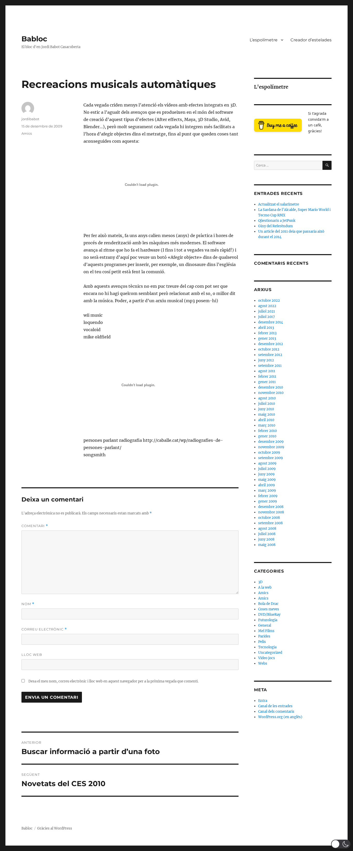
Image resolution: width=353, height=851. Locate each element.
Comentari (34, 526)
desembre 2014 (270, 322)
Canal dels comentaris (276, 711)
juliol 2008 (266, 534)
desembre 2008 (270, 507)
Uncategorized (270, 652)
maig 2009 (267, 479)
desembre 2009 (271, 441)
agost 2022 (267, 306)
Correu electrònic (44, 629)
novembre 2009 (271, 447)
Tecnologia (267, 647)
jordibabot (30, 119)
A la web (265, 587)
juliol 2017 (266, 317)
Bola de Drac (268, 604)
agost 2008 (267, 528)
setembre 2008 (270, 523)
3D (260, 582)
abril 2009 (266, 485)
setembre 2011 (270, 365)
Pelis (262, 642)
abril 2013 (266, 327)
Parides (264, 636)
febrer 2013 (267, 333)
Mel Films (266, 631)
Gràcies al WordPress (54, 828)
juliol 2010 (266, 403)
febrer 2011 (267, 376)
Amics (26, 133)
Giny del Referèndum (275, 226)
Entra (262, 700)
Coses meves (268, 609)
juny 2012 (266, 360)
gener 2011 (267, 382)
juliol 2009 (267, 469)
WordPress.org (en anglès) (280, 717)
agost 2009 (267, 463)
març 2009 (267, 490)
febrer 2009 (268, 496)
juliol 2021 (266, 311)
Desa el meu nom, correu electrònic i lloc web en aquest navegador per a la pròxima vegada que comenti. (113, 681)
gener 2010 (267, 436)
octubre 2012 (268, 349)
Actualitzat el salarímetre (278, 204)
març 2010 (266, 425)
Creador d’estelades (311, 39)
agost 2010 (267, 398)
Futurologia (267, 620)
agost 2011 (266, 371)
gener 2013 (267, 338)
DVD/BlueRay (269, 614)
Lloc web (31, 654)
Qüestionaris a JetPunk (276, 220)
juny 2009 (266, 474)
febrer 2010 (267, 431)
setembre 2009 (270, 458)
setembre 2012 (270, 355)
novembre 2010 (270, 393)
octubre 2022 (269, 300)
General (264, 625)
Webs (262, 663)
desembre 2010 (270, 387)
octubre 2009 (269, 452)
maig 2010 (266, 414)
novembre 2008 (271, 512)
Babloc (34, 38)
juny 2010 (266, 409)
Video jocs (266, 658)
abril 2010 (266, 420)
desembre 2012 (270, 344)
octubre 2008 (269, 517)
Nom (27, 604)
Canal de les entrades (275, 706)
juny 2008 (266, 539)
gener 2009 (267, 501)
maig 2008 (266, 545)
